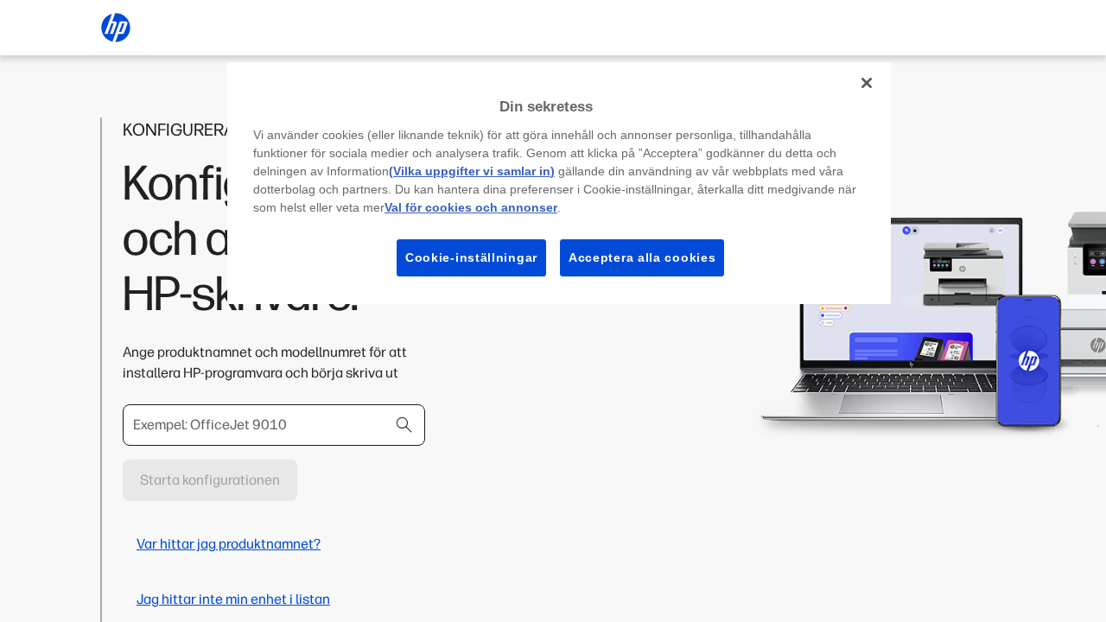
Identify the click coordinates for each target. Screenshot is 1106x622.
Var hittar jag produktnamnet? (229, 544)
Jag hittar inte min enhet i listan (233, 599)
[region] (559, 183)
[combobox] (274, 425)
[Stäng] (867, 83)
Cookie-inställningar (471, 257)
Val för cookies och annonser (471, 207)
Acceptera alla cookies (642, 257)
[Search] (404, 425)
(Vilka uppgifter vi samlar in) (472, 171)
